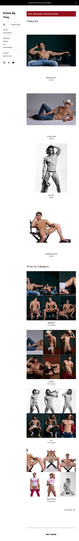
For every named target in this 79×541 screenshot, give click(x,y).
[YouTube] (13, 62)
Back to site (7, 56)
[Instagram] (4, 62)
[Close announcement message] (75, 2)
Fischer (5, 41)
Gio (4, 44)
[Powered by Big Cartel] (51, 534)
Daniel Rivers (8, 47)
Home (5, 30)
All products (7, 33)
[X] (9, 62)
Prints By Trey (9, 15)
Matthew (6, 38)
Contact (6, 53)
